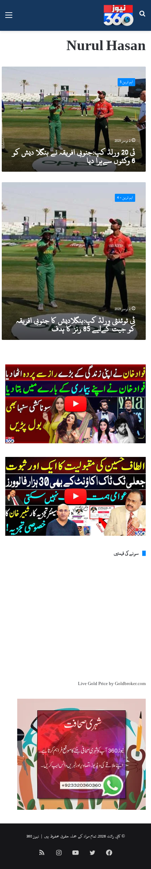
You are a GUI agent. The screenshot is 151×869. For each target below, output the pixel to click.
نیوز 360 (32, 836)
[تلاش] (142, 18)
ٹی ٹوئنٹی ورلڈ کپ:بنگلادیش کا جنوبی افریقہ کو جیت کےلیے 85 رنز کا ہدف (75, 324)
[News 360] (118, 15)
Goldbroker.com (130, 683)
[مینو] (8, 18)
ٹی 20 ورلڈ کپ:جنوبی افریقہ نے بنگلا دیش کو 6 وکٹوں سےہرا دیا (73, 156)
